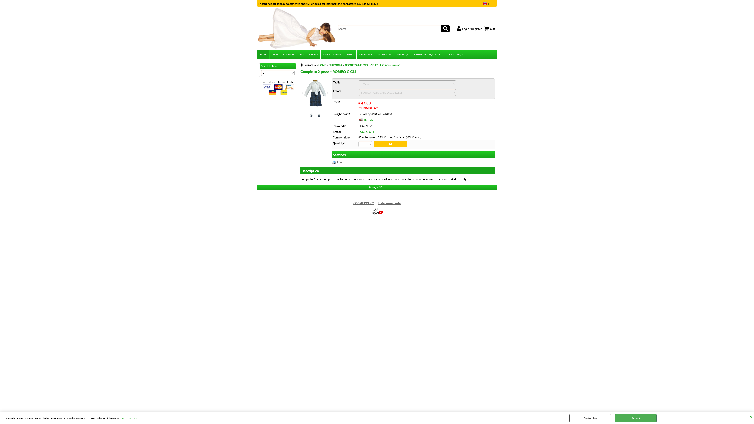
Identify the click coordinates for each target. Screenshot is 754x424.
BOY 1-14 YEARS (309, 54)
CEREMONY (365, 54)
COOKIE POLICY (129, 418)
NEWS (350, 54)
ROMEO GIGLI (366, 131)
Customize (590, 418)
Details (368, 120)
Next (327, 93)
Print (340, 162)
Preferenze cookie (389, 203)
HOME (263, 54)
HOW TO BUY (455, 54)
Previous (303, 93)
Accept (635, 418)
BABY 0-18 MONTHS (283, 54)
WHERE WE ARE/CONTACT (428, 54)
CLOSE (751, 416)
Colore (337, 91)
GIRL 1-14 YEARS (332, 54)
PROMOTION (385, 54)
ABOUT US (402, 54)
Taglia (336, 82)
